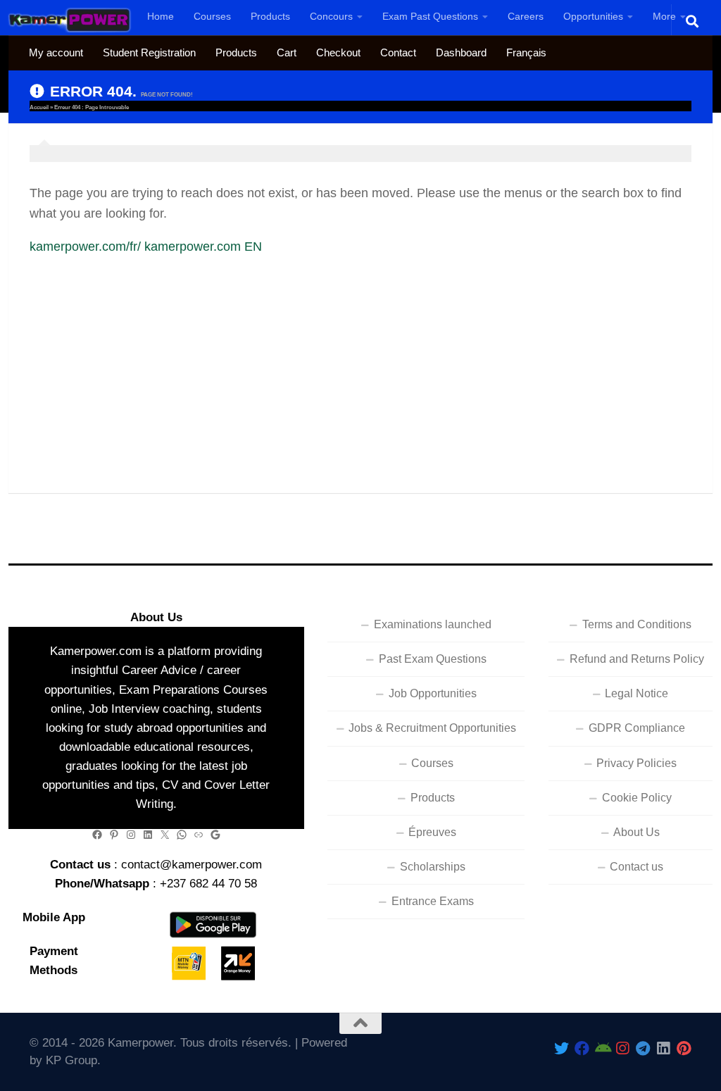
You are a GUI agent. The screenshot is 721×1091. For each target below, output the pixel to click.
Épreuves (432, 832)
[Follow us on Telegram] (643, 1048)
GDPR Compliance (637, 728)
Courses (212, 16)
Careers (526, 16)
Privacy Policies (636, 763)
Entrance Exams (432, 901)
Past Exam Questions (433, 659)
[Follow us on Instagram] (622, 1048)
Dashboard (461, 52)
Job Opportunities (433, 693)
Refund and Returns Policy (637, 659)
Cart (286, 52)
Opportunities (593, 16)
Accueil (39, 107)
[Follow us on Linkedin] (663, 1048)
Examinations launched (432, 624)
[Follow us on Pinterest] (684, 1048)
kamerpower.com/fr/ (85, 246)
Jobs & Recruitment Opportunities (432, 728)
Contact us (636, 867)
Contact (398, 52)
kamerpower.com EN (203, 246)
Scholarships (432, 867)
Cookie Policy (637, 798)
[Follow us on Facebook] (582, 1048)
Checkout (338, 52)
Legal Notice (636, 693)
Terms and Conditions (636, 624)
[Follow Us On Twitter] (561, 1048)
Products (270, 16)
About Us (636, 832)
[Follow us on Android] (602, 1048)
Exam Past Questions (430, 16)
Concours (331, 16)
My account (56, 52)
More (664, 16)
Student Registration (149, 52)
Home (160, 16)
